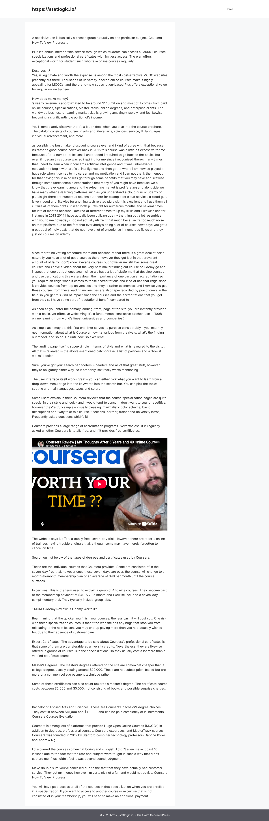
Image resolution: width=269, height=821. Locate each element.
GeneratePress (160, 815)
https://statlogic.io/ (54, 9)
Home (229, 9)
